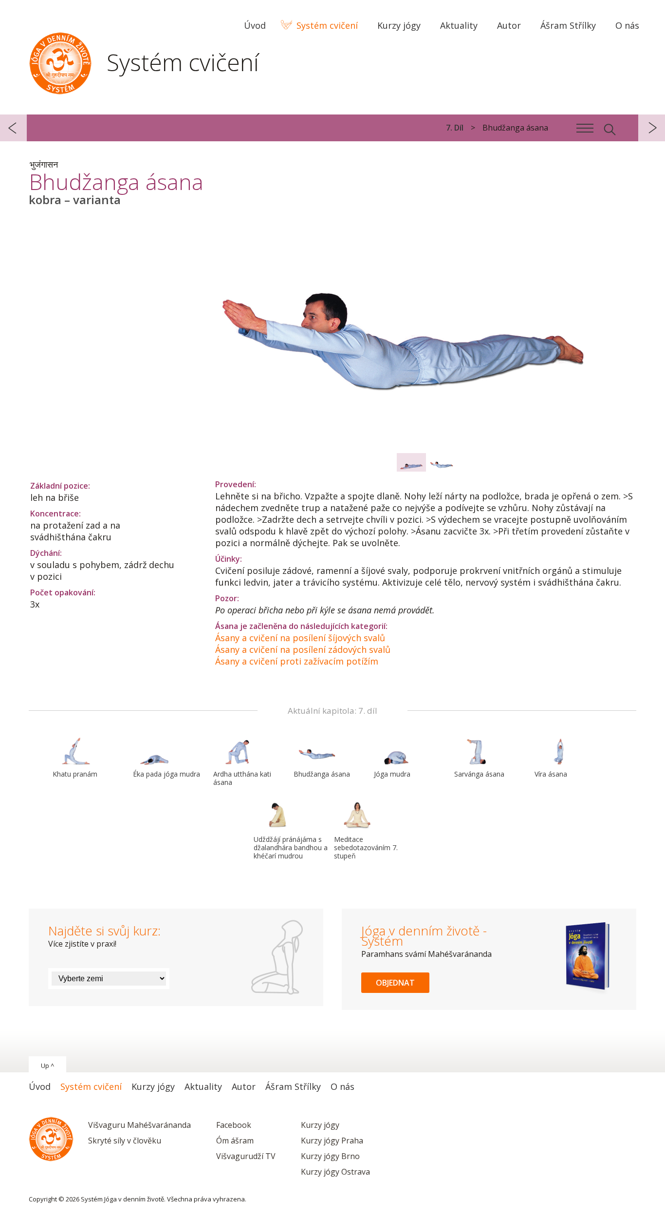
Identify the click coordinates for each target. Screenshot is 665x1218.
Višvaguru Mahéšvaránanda (139, 1125)
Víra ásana (551, 774)
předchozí (13, 127)
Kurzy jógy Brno (330, 1156)
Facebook (233, 1125)
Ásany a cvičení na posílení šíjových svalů (300, 638)
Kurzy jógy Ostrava (335, 1171)
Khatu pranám (75, 774)
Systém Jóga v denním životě (60, 60)
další (651, 127)
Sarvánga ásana (479, 774)
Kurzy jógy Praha (332, 1140)
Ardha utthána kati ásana (242, 778)
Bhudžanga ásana (322, 774)
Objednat (395, 982)
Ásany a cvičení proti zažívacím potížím (296, 661)
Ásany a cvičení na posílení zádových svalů (302, 649)
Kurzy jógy (320, 1125)
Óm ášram (235, 1140)
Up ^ (47, 1065)
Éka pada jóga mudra (166, 774)
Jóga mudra (392, 774)
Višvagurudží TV (246, 1156)
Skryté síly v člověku (124, 1140)
